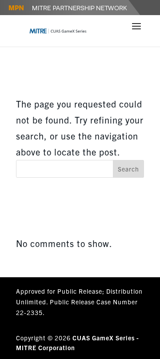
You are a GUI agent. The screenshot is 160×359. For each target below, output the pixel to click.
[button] (136, 32)
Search (128, 169)
